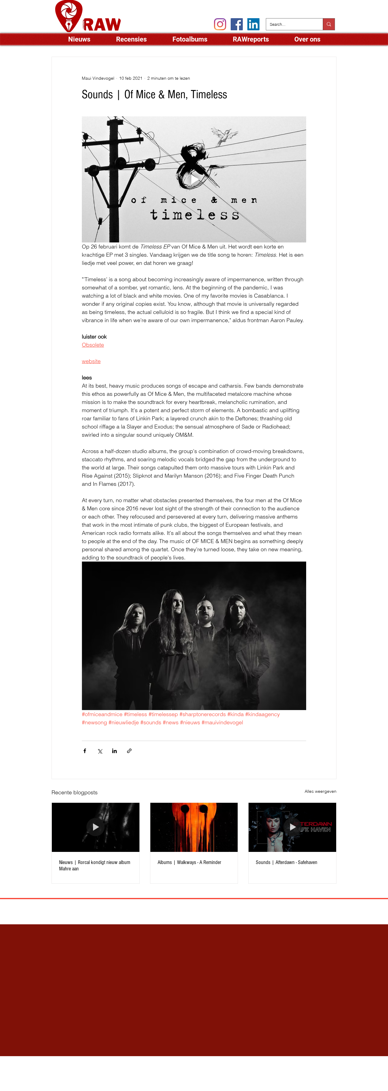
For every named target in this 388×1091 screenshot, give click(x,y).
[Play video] (194, 179)
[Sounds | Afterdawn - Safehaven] (292, 827)
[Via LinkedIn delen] (114, 751)
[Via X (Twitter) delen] (99, 751)
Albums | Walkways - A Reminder (189, 862)
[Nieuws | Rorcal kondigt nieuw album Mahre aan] (95, 827)
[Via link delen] (129, 751)
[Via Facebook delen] (85, 751)
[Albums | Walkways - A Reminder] (194, 827)
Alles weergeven (320, 791)
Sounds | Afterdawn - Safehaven (286, 862)
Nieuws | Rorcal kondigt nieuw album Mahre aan (94, 865)
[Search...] (329, 24)
